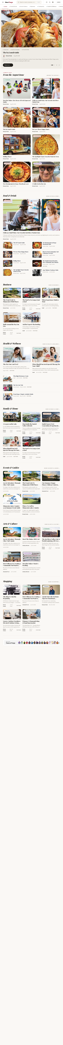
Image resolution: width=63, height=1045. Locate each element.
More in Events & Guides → (52, 468)
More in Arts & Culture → (52, 524)
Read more (7, 65)
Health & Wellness (51, 6)
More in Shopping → (54, 581)
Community (41, 6)
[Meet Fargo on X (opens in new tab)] (49, 2)
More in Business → (54, 285)
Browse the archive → (53, 75)
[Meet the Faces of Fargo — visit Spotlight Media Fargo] (31, 642)
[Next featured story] (59, 65)
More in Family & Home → (53, 409)
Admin (58, 2)
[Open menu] (3, 2)
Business (33, 6)
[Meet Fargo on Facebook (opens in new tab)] (52, 2)
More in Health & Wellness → (51, 344)
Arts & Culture (23, 6)
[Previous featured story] (57, 65)
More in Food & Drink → (53, 196)
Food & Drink (13, 6)
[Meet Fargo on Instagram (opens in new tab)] (46, 2)
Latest (5, 6)
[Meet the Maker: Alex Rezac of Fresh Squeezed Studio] (31, 28)
